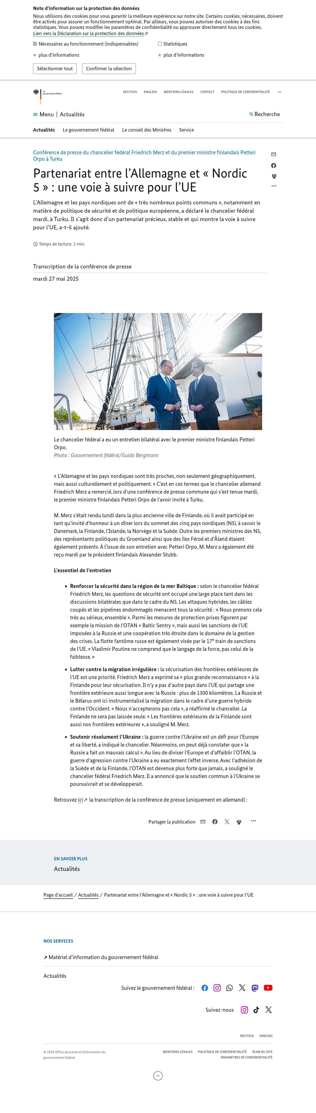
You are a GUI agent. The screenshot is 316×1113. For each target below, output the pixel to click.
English (150, 92)
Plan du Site (262, 1052)
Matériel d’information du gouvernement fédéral (102, 957)
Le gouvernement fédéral (88, 130)
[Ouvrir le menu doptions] (274, 187)
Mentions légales (178, 92)
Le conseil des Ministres (146, 130)
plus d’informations (59, 55)
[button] (279, 92)
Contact (207, 92)
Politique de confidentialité (245, 92)
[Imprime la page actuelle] (274, 176)
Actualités (44, 130)
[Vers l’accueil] (47, 96)
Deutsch (130, 92)
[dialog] (158, 40)
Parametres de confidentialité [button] (247, 1057)
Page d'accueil (58, 895)
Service (186, 130)
